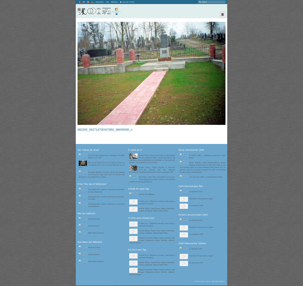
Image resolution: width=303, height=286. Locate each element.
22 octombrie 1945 (196, 205)
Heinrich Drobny (94, 219)
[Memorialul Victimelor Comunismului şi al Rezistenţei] (101, 11)
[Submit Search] (199, 1)
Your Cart (128, 2)
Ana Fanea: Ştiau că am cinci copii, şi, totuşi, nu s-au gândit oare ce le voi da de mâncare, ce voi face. (102, 165)
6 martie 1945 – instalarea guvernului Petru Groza (207, 156)
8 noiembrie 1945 (195, 192)
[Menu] (222, 14)
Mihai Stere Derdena (96, 233)
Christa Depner (94, 226)
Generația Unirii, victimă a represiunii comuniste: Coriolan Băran (106, 205)
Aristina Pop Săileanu (147, 194)
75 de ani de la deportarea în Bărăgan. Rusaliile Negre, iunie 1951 (106, 156)
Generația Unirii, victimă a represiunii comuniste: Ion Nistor (106, 198)
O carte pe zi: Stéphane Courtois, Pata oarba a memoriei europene (157, 202)
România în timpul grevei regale (201, 199)
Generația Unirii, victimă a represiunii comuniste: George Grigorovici (106, 191)
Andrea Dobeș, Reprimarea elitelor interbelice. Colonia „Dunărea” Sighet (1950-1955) (157, 210)
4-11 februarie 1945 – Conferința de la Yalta (205, 177)
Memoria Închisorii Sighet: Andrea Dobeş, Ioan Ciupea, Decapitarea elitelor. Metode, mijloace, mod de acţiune (152, 240)
